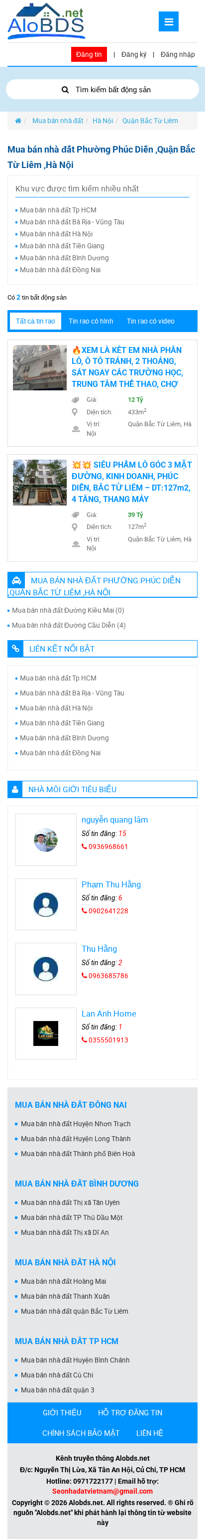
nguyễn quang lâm (115, 819)
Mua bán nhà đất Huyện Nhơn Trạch (76, 1123)
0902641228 (107, 910)
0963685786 (107, 975)
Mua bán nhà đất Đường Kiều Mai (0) (68, 610)
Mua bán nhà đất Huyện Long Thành (76, 1138)
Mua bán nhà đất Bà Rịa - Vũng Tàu (72, 221)
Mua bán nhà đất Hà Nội (56, 233)
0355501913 (107, 1039)
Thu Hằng (99, 948)
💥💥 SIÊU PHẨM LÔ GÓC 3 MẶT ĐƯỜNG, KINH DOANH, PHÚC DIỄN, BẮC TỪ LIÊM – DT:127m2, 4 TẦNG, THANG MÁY (132, 482)
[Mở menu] (169, 21)
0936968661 (107, 846)
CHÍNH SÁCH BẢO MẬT (81, 1433)
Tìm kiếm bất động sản (112, 89)
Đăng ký (133, 54)
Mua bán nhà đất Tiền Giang (62, 245)
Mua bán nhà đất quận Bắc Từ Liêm (74, 1311)
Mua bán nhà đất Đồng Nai (60, 269)
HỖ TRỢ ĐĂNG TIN (130, 1412)
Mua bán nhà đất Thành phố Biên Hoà (78, 1153)
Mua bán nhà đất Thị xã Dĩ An (65, 1232)
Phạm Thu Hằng (111, 884)
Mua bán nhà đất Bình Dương (64, 257)
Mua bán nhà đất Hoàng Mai (63, 1281)
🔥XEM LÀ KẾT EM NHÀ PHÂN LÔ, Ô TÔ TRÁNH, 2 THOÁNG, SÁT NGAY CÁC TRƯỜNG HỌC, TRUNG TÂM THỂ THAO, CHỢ (127, 367)
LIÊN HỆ (149, 1433)
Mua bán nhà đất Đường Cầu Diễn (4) (69, 625)
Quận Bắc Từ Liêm (150, 120)
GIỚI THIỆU (62, 1412)
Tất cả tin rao (35, 321)
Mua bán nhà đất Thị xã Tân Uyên (70, 1202)
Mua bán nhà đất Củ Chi (57, 1374)
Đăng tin (89, 54)
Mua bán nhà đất (57, 120)
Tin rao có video (151, 321)
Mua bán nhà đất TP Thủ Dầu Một (71, 1217)
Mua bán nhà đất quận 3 (58, 1389)
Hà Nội (103, 120)
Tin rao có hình (91, 321)
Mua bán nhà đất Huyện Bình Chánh (75, 1360)
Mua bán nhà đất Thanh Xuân (65, 1296)
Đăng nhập (178, 54)
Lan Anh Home (109, 1013)
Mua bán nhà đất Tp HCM (58, 209)
